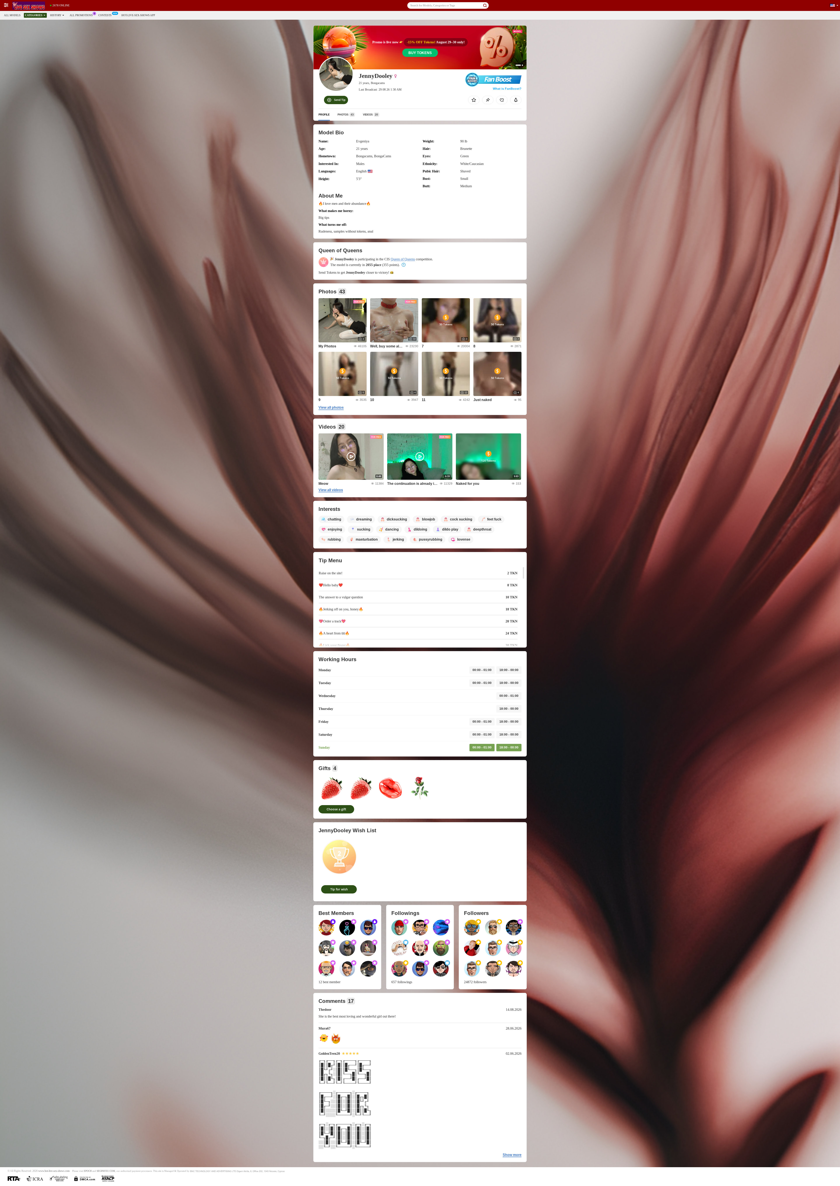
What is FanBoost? (507, 88)
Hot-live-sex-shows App (138, 15)
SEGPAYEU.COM (106, 1171)
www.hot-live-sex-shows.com (54, 1171)
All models (12, 15)
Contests (105, 15)
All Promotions (81, 15)
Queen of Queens (403, 259)
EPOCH (88, 1171)
